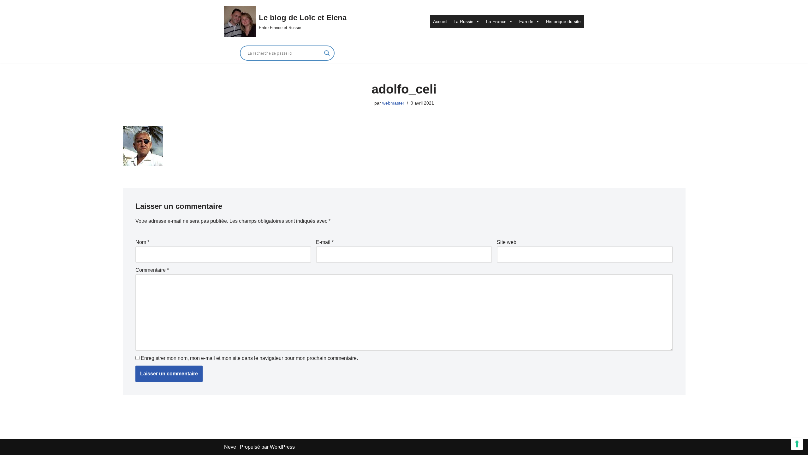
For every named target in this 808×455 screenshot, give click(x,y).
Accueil (440, 21)
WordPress (282, 447)
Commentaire (152, 270)
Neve (230, 447)
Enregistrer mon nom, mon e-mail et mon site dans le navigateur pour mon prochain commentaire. (249, 358)
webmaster (393, 103)
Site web (506, 242)
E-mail (325, 242)
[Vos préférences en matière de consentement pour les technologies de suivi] (797, 444)
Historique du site (563, 21)
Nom (142, 242)
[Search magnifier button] (327, 53)
